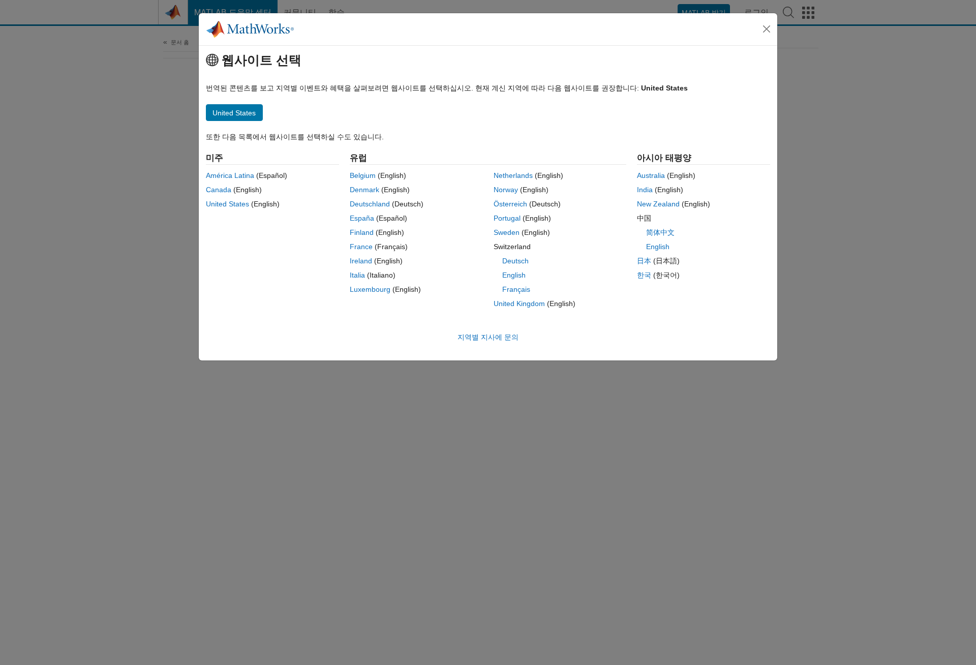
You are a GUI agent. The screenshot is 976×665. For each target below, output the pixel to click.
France (361, 247)
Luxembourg (370, 289)
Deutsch (515, 261)
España (362, 218)
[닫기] (766, 29)
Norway (506, 190)
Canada (218, 190)
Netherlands (513, 175)
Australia (651, 175)
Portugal (507, 218)
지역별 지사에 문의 (488, 337)
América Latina (230, 175)
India (645, 190)
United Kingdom (519, 303)
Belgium (363, 175)
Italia (357, 275)
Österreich (510, 204)
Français (516, 289)
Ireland (361, 261)
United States (227, 204)
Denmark (364, 190)
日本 (644, 261)
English (514, 275)
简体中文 (660, 232)
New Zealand (658, 204)
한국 (644, 275)
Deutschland (370, 204)
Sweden (507, 232)
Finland (362, 232)
